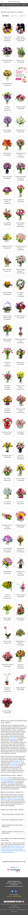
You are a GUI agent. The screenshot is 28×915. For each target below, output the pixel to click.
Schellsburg (4, 847)
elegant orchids (19, 761)
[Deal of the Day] (20, 77)
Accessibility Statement (22, 909)
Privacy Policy (12, 909)
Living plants (12, 766)
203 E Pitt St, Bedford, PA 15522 (14, 883)
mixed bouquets (13, 739)
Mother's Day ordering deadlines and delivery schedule (12, 798)
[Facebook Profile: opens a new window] (12, 891)
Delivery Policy (14, 911)
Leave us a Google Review (14, 896)
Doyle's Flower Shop (14, 1)
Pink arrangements (16, 762)
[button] (24, 911)
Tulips (15, 781)
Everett (17, 846)
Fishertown (18, 847)
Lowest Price (22, 16)
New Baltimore (10, 852)
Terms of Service (3, 909)
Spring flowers (14, 764)
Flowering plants (11, 782)
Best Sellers (5, 16)
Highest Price (14, 16)
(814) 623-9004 (14, 884)
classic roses (13, 737)
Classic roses (4, 778)
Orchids (3, 781)
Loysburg (3, 852)
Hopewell (20, 849)
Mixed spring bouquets (6, 779)
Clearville (9, 849)
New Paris (22, 846)
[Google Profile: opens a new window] (16, 891)
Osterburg (3, 850)
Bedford (13, 846)
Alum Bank (15, 849)
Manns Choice (11, 847)
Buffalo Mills (22, 850)
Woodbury (16, 850)
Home (2, 8)
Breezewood (10, 850)
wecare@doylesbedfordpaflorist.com (14, 886)
